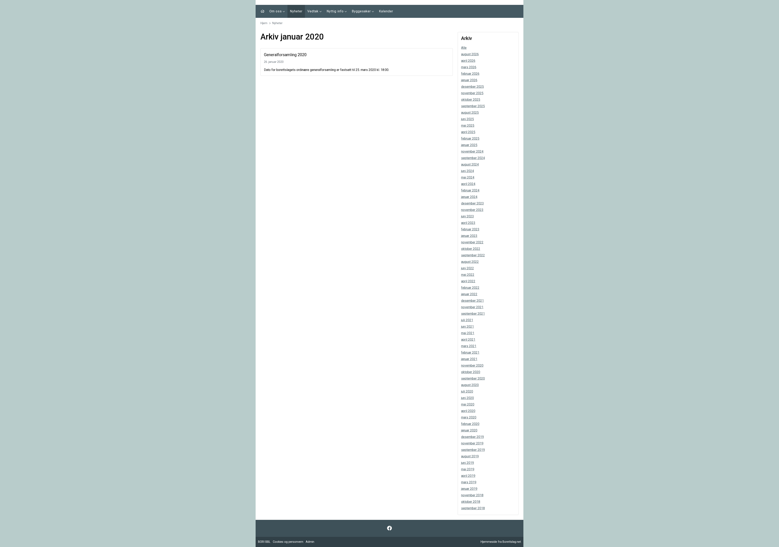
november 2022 (472, 242)
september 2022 (473, 255)
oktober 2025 (470, 100)
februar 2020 (470, 424)
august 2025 (470, 113)
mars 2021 (468, 346)
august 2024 (470, 164)
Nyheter (296, 11)
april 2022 (468, 281)
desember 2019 (472, 437)
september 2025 (473, 106)
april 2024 (468, 184)
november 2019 (472, 443)
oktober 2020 (470, 372)
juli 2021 (467, 320)
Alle (464, 48)
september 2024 (473, 158)
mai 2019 (467, 469)
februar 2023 (470, 229)
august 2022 (470, 262)
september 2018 (473, 508)
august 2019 (470, 456)
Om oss (276, 11)
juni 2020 (467, 398)
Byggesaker (362, 11)
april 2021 (468, 339)
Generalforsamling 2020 (285, 54)
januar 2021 (469, 359)
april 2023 (468, 223)
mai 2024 (467, 177)
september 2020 (473, 378)
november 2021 (472, 307)
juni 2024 (467, 171)
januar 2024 (469, 197)
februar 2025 (470, 138)
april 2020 (468, 411)
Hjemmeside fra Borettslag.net (501, 542)
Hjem (263, 23)
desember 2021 (472, 301)
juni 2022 (467, 268)
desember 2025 (472, 87)
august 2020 (470, 385)
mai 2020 (467, 404)
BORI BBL (264, 542)
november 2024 (472, 151)
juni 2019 (467, 463)
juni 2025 (467, 119)
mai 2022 (467, 275)
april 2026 (468, 61)
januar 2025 (469, 145)
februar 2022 (470, 288)
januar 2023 (469, 236)
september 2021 (473, 314)
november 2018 (472, 495)
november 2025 (472, 93)
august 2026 (470, 54)
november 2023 (472, 210)
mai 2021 (467, 333)
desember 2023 (472, 203)
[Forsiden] (262, 11)
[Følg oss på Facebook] (389, 528)
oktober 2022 (470, 249)
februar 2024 (470, 190)
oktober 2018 (470, 502)
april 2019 (468, 476)
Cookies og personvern (288, 542)
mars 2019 (468, 482)
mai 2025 (467, 125)
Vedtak (313, 11)
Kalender (386, 11)
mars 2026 (468, 67)
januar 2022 (469, 294)
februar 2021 (470, 352)
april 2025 (468, 132)
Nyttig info (336, 11)
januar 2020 (469, 430)
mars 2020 (468, 417)
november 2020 (472, 365)
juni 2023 (467, 216)
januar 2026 (469, 80)
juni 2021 (467, 327)
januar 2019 (469, 489)
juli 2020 (467, 391)
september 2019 (473, 450)
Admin (310, 542)
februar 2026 (470, 74)
